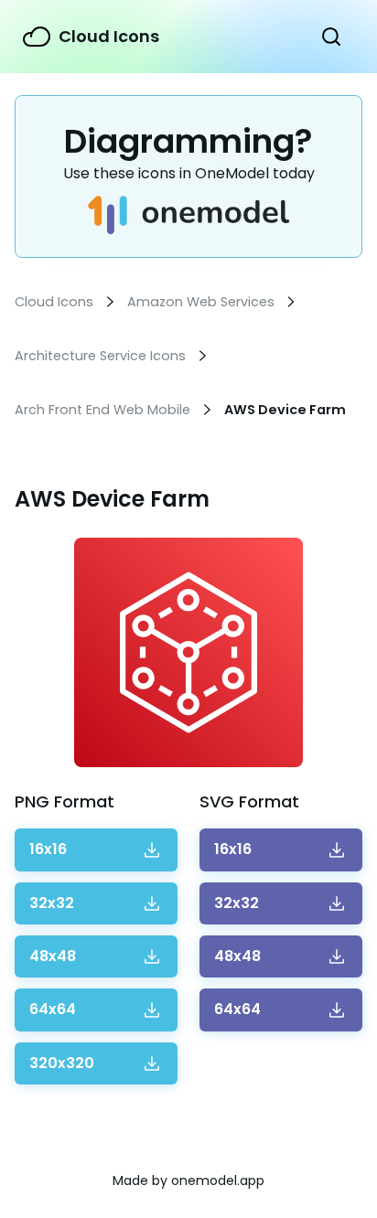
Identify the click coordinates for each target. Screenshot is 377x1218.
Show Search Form (331, 37)
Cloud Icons (109, 36)
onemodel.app (217, 1180)
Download (48, 849)
